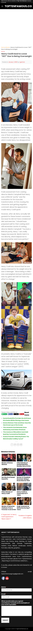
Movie (7, 47)
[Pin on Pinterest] (21, 444)
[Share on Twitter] (15, 444)
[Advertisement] (16, 26)
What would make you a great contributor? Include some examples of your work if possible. (15, 603)
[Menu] (2, 6)
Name (4, 587)
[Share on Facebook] (11, 444)
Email (3, 594)
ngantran (22, 62)
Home (3, 47)
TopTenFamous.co (16, 6)
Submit (5, 620)
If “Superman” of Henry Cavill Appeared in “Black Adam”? (8, 517)
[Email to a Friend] (18, 444)
